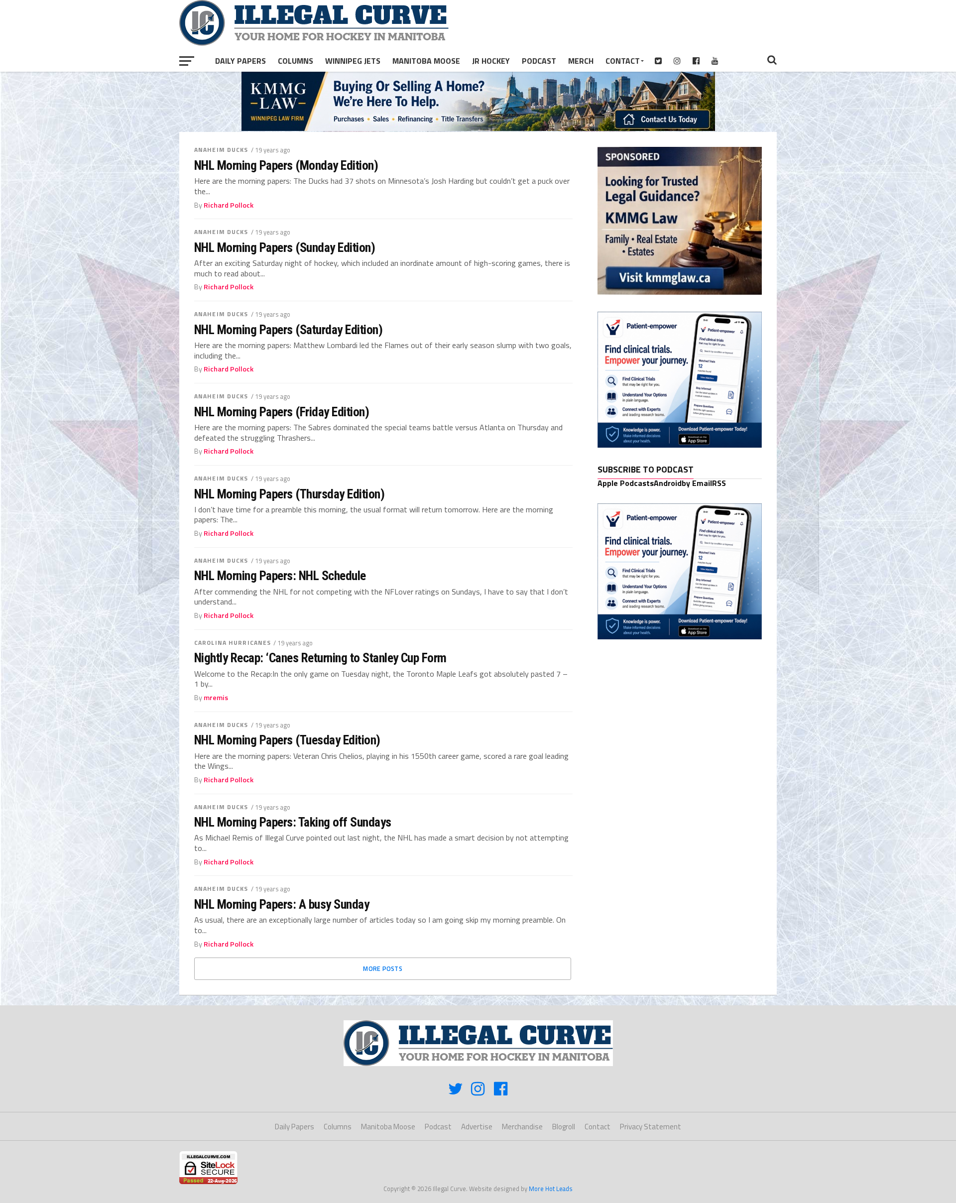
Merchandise (522, 1126)
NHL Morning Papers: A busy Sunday (281, 904)
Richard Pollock (228, 205)
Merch (581, 61)
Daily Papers (240, 61)
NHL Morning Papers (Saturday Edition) (288, 330)
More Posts (382, 968)
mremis (216, 697)
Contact (622, 61)
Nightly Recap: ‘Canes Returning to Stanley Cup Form (320, 658)
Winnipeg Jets (352, 61)
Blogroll (563, 1126)
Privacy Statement (650, 1126)
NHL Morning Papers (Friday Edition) (281, 412)
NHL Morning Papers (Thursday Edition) (289, 494)
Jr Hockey (491, 61)
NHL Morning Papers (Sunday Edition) (284, 247)
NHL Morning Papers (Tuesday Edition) (287, 740)
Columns (295, 61)
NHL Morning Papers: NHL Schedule (280, 576)
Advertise (476, 1126)
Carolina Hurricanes (232, 642)
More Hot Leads (551, 1189)
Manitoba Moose (426, 61)
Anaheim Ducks (221, 149)
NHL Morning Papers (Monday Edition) (286, 165)
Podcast (539, 61)
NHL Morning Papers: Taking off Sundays (292, 822)
